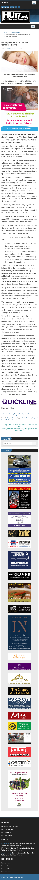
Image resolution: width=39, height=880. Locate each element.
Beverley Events (6, 872)
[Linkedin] (11, 7)
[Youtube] (8, 7)
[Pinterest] (13, 7)
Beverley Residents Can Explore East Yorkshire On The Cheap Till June (17, 849)
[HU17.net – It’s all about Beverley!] (15, 16)
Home (5, 33)
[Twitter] (16, 7)
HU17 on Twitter (6, 832)
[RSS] (5, 7)
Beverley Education (7, 869)
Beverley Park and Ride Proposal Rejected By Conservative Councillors (19, 430)
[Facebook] (19, 7)
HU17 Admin (10, 48)
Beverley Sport (5, 866)
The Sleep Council (10, 420)
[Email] (2, 7)
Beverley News (5, 863)
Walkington (19, 416)
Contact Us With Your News (9, 826)
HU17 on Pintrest (6, 835)
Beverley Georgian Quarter (27, 414)
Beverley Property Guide (10, 414)
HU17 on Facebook (7, 829)
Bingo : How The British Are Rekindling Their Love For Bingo (19, 426)
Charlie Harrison (26, 418)
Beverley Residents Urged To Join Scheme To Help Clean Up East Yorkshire (18, 844)
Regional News (15, 33)
